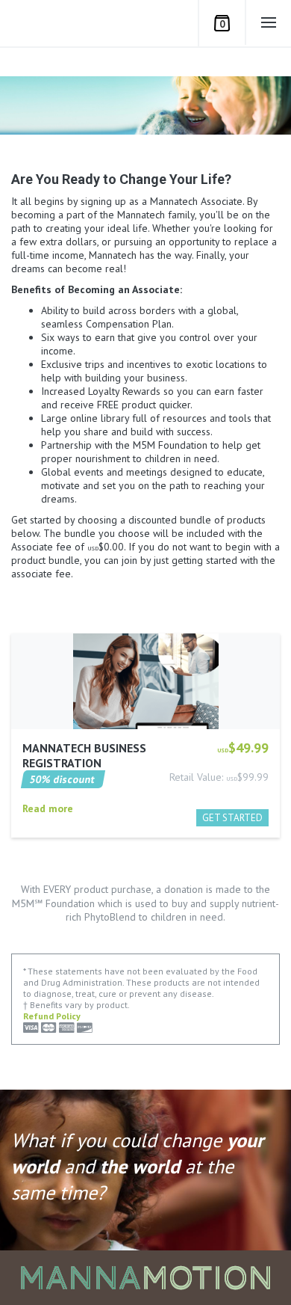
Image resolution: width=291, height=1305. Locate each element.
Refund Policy (52, 1016)
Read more (47, 808)
